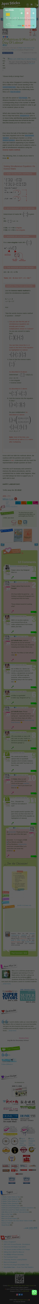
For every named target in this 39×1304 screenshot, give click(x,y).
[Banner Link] (20, 29)
